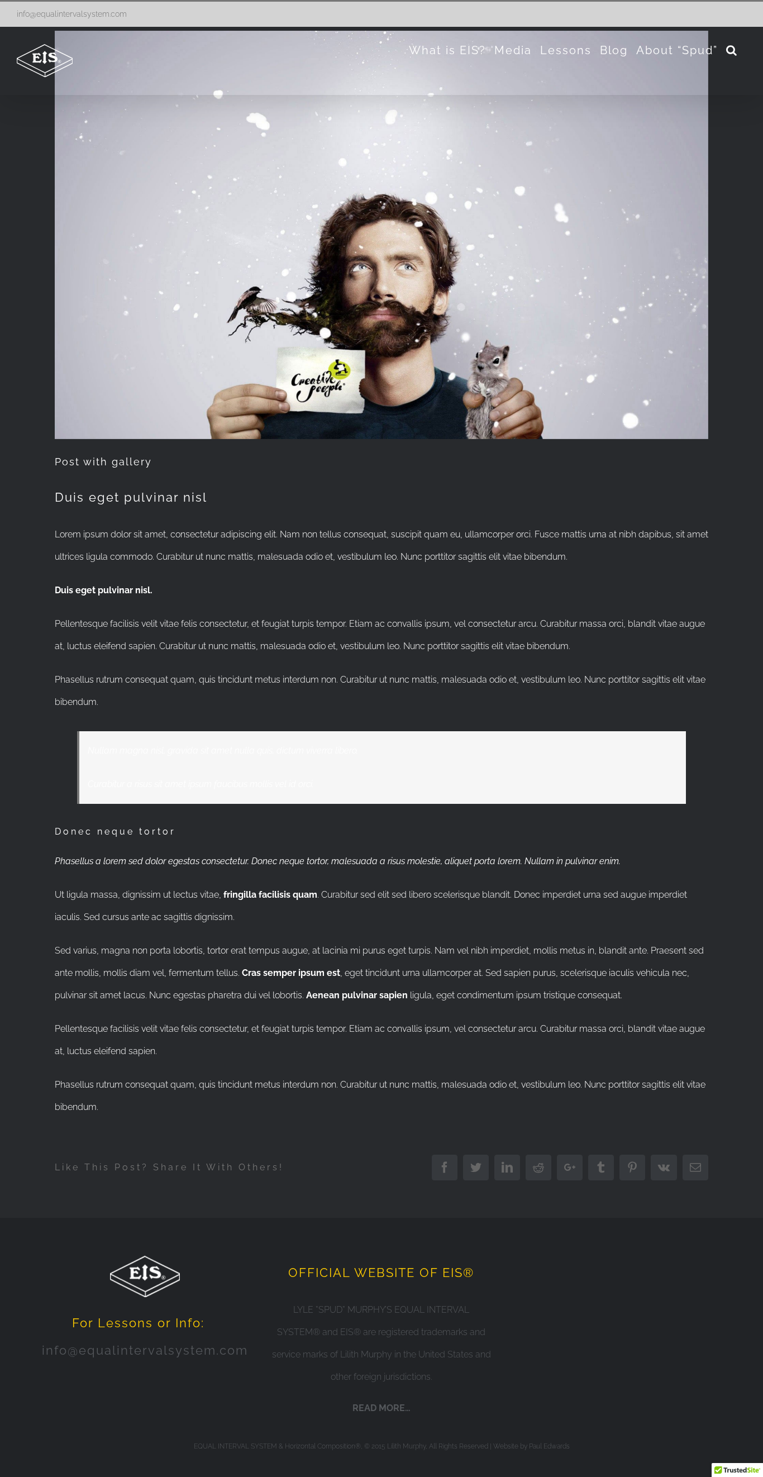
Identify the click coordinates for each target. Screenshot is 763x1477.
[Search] (732, 50)
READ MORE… (381, 1408)
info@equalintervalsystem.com (72, 13)
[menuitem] (447, 50)
